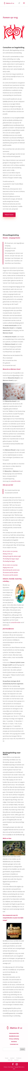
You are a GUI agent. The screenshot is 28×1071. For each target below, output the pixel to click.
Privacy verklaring (14, 1039)
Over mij (10, 1060)
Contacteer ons (14, 1044)
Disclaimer (14, 1041)
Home (6, 1058)
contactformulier (16, 481)
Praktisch (9, 214)
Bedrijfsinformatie (14, 1036)
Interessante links (14, 1033)
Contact (16, 1060)
